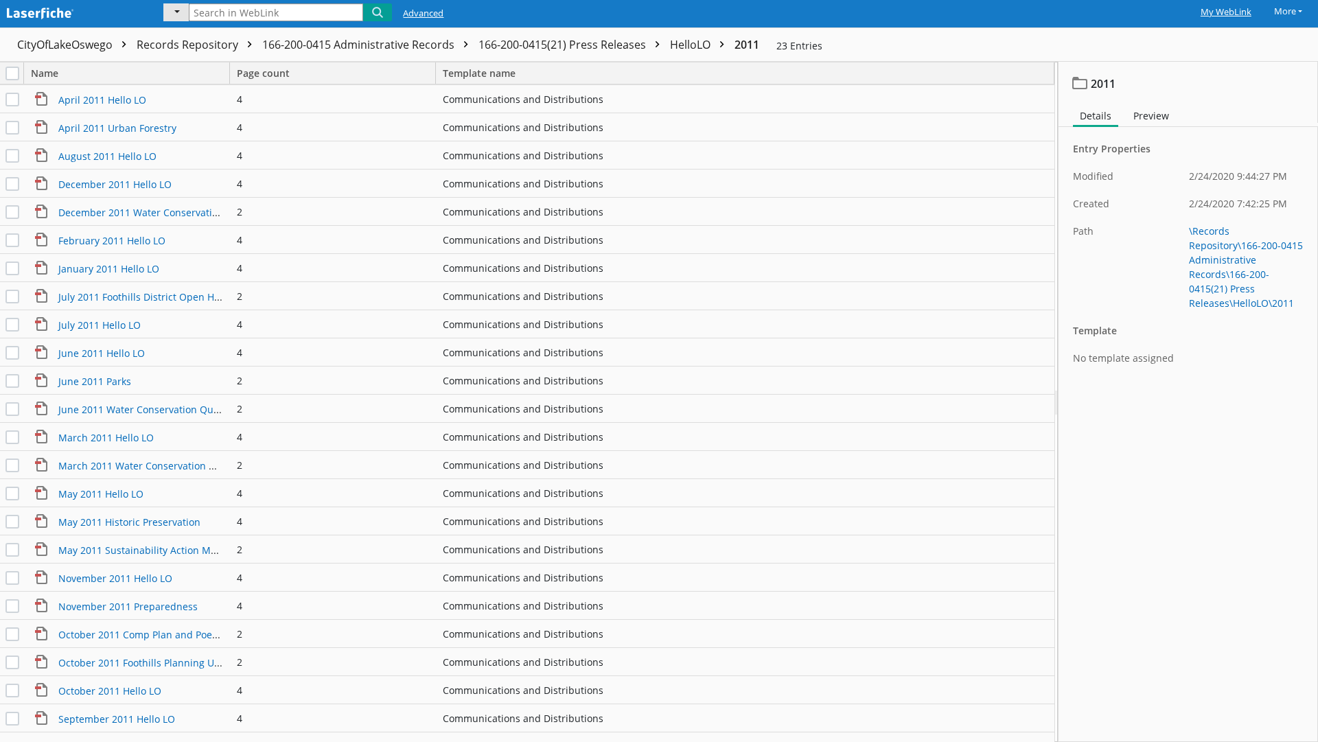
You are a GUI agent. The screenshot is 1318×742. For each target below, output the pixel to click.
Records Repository (189, 44)
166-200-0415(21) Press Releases (563, 44)
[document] (1188, 402)
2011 (747, 44)
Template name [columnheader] (479, 73)
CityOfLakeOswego (66, 44)
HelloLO (691, 44)
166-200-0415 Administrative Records (359, 44)
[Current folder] (176, 12)
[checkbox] (12, 73)
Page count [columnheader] (263, 73)
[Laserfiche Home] (72, 11)
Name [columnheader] (44, 73)
